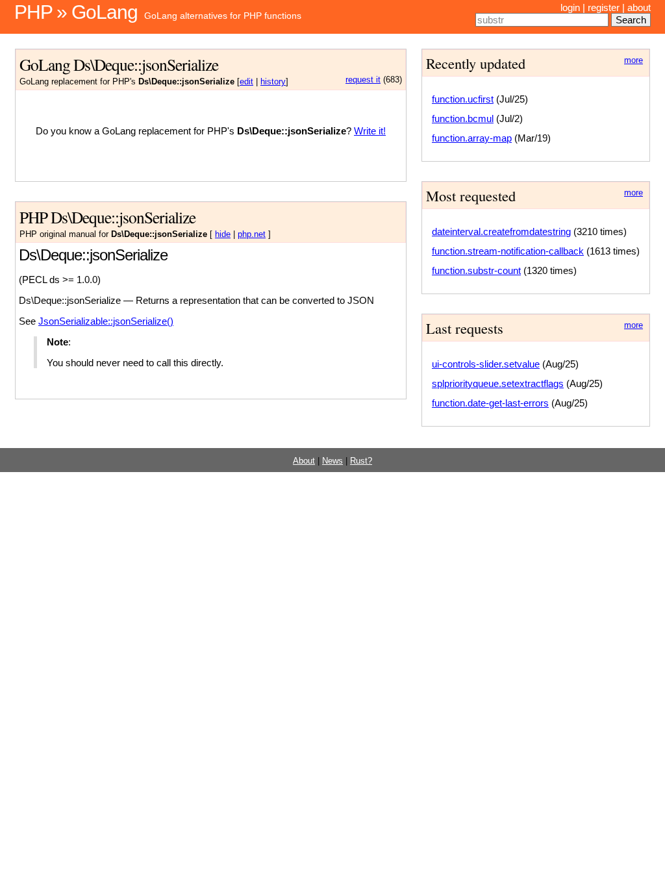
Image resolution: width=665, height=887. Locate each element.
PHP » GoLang (76, 12)
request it (363, 79)
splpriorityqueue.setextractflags (498, 383)
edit (246, 81)
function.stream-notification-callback (508, 250)
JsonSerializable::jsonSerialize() (105, 321)
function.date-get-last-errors (490, 402)
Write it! (370, 130)
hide (223, 234)
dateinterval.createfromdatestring (501, 231)
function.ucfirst (463, 99)
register (604, 7)
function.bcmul (463, 118)
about (639, 7)
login (570, 7)
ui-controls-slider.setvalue (486, 363)
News (332, 461)
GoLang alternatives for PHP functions (222, 15)
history (273, 81)
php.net (252, 234)
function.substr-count (476, 270)
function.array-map (472, 138)
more (633, 60)
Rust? (361, 461)
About (304, 461)
